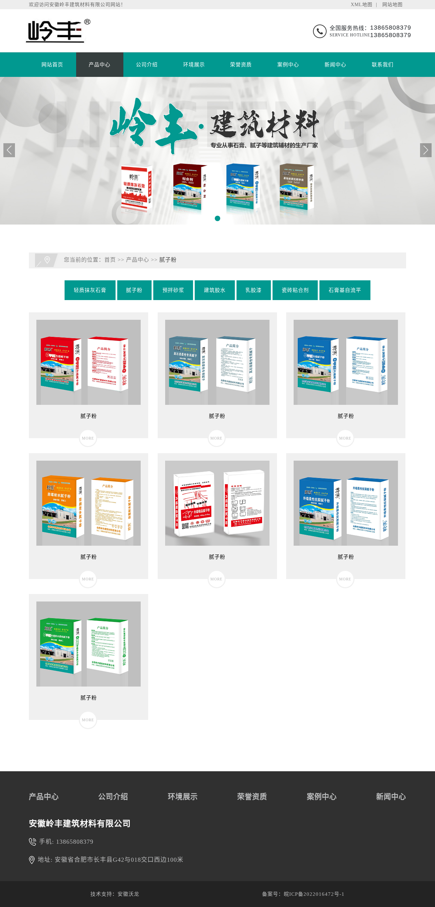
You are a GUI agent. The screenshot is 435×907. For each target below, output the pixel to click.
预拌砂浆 (173, 290)
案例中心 (288, 64)
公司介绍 (147, 64)
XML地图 (361, 4)
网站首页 (52, 64)
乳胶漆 (253, 290)
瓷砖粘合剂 (295, 290)
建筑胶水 (215, 290)
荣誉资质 (241, 64)
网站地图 (392, 4)
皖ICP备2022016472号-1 (314, 894)
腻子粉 (168, 260)
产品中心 (99, 64)
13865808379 (74, 841)
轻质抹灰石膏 (90, 290)
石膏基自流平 (345, 290)
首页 (110, 260)
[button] (217, 218)
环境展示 (194, 64)
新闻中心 (335, 64)
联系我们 (383, 64)
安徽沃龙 (128, 894)
